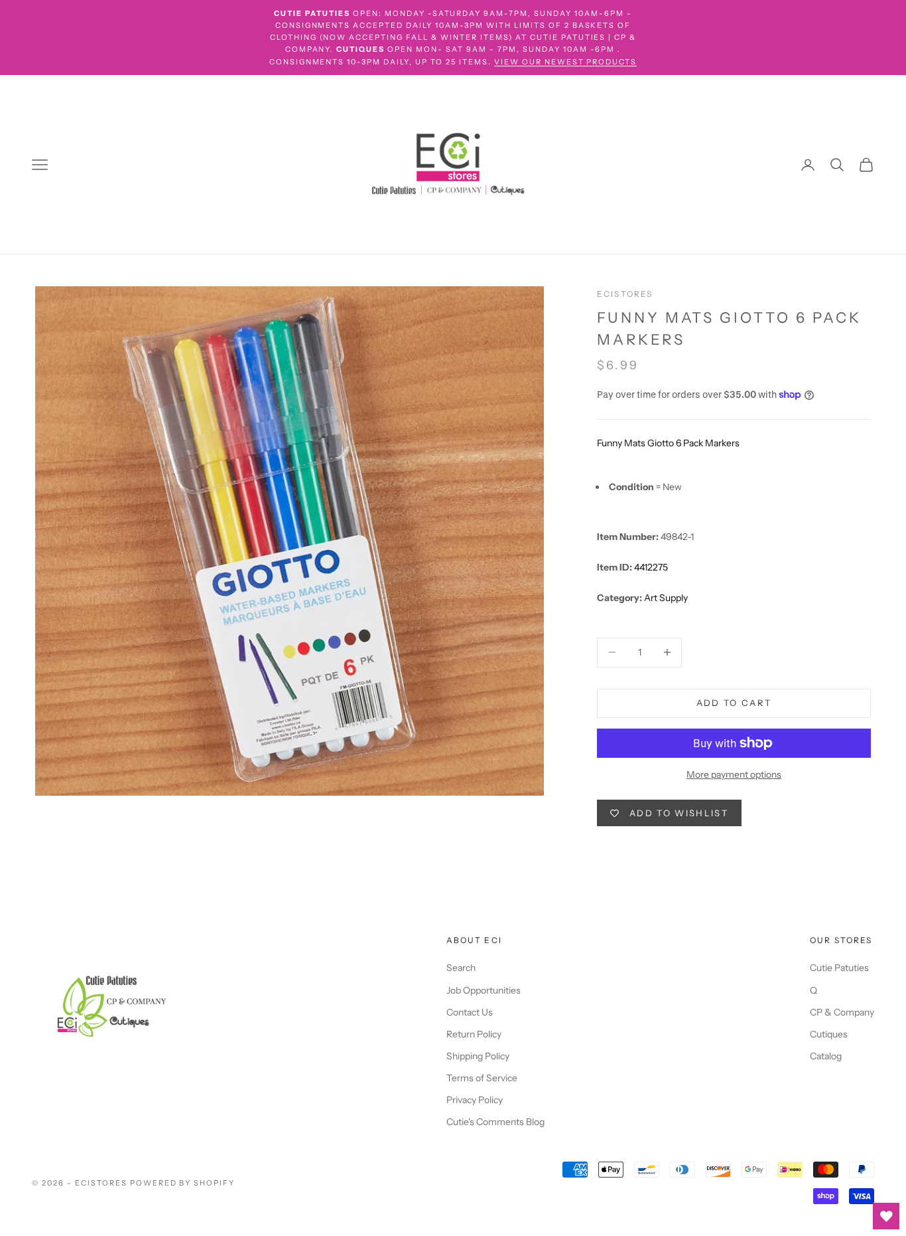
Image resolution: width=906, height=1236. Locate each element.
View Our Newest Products (565, 61)
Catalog (826, 1056)
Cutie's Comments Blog (495, 1122)
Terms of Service (481, 1078)
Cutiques (829, 1034)
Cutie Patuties (839, 968)
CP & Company (842, 1012)
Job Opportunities (483, 990)
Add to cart (734, 702)
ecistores (625, 294)
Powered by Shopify (182, 1183)
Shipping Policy (477, 1056)
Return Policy (473, 1034)
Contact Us (469, 1012)
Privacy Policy (474, 1100)
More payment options (733, 774)
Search (461, 968)
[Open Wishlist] (886, 1216)
